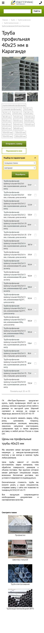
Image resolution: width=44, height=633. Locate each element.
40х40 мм (29, 117)
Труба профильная (24, 20)
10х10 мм (28, 109)
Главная (5, 20)
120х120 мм (20, 132)
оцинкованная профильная (14, 105)
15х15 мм (6, 113)
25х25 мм (28, 113)
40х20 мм (18, 117)
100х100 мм (7, 132)
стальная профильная (12, 109)
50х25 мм (7, 121)
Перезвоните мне (14, 151)
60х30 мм (7, 125)
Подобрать (20, 174)
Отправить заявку (14, 144)
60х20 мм (29, 121)
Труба (13, 20)
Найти (37, 11)
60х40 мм (18, 125)
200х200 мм (20, 136)
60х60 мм (29, 125)
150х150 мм (7, 136)
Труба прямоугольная (11, 23)
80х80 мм (18, 128)
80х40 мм (7, 128)
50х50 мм (18, 121)
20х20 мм (17, 113)
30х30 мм (7, 117)
